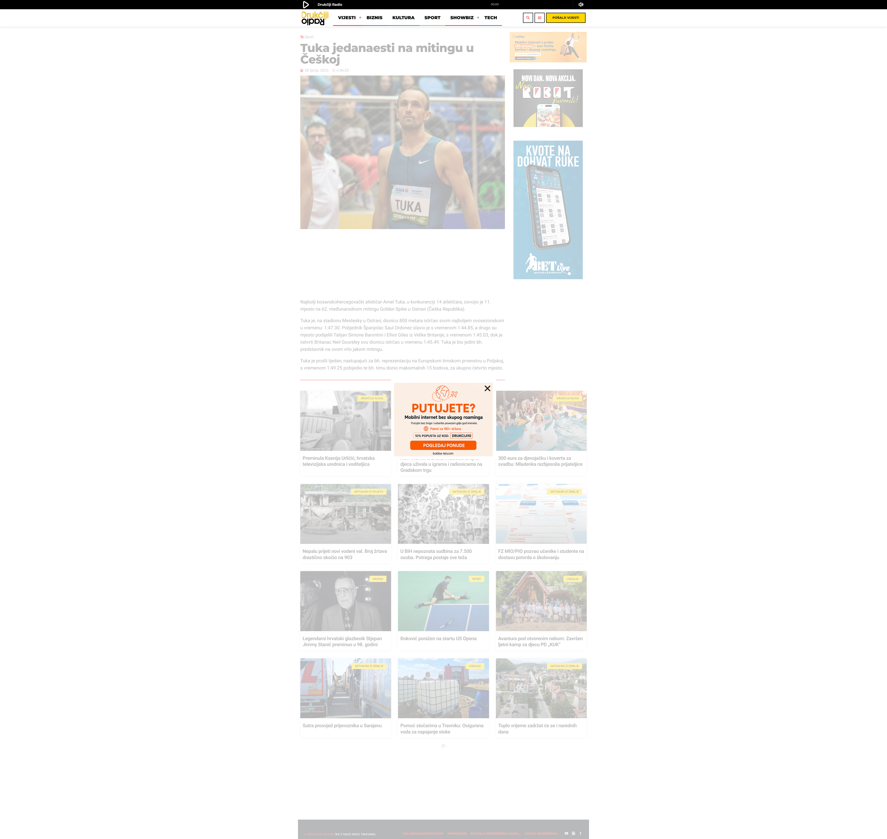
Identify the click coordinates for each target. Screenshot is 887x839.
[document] (443, 419)
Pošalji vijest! (566, 18)
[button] (487, 388)
